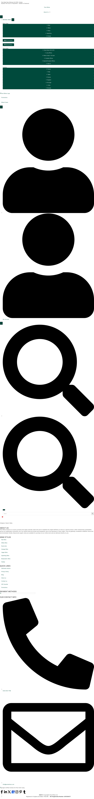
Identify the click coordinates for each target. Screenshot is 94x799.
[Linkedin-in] (5, 792)
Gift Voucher (4, 584)
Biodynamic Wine (5, 558)
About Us (46, 12)
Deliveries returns (5, 568)
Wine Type (5, 23)
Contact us (4, 581)
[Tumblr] (24, 792)
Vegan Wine (4, 552)
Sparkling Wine (5, 555)
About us (3, 578)
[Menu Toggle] (1, 16)
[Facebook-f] (1, 792)
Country (5, 67)
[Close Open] (4, 509)
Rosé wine (4, 546)
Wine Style (5, 48)
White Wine (4, 543)
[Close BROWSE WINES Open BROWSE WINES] (13, 19)
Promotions (4, 97)
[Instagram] (17, 792)
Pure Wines (47, 7)
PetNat (3, 562)
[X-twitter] (9, 792)
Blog (2, 574)
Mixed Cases (4, 102)
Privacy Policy (5, 571)
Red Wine (3, 539)
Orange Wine (4, 549)
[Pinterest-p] (20, 792)
